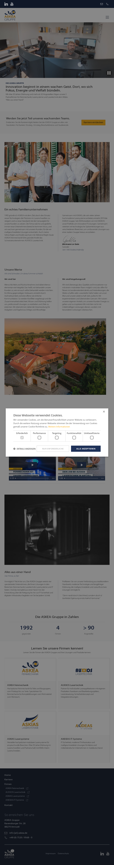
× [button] (104, 412)
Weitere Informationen (59, 426)
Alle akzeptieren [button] (85, 448)
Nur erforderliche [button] (53, 448)
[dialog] (57, 432)
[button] (24, 448)
